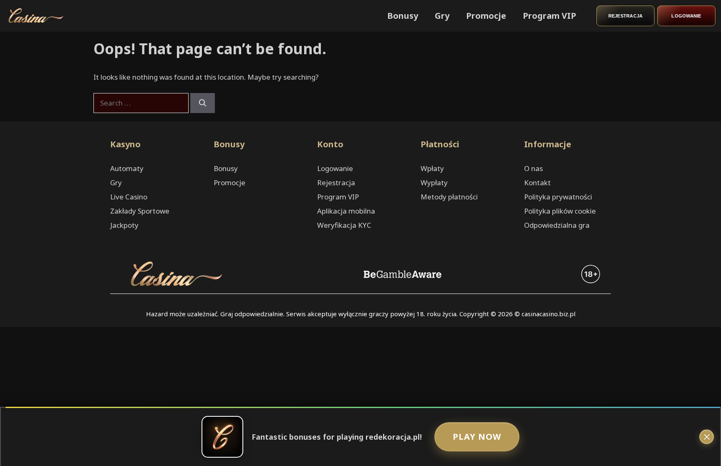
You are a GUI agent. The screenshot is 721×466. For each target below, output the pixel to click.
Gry (442, 15)
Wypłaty (434, 182)
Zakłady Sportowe (139, 211)
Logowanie (686, 15)
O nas (533, 168)
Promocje (486, 15)
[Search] (202, 103)
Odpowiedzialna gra (557, 225)
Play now (477, 436)
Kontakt (537, 182)
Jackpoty (124, 225)
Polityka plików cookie (560, 211)
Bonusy (402, 15)
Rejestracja (625, 15)
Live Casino (128, 197)
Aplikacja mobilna (346, 211)
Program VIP (549, 15)
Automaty (127, 168)
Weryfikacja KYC (344, 225)
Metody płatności (449, 197)
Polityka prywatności (558, 197)
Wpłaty (432, 168)
